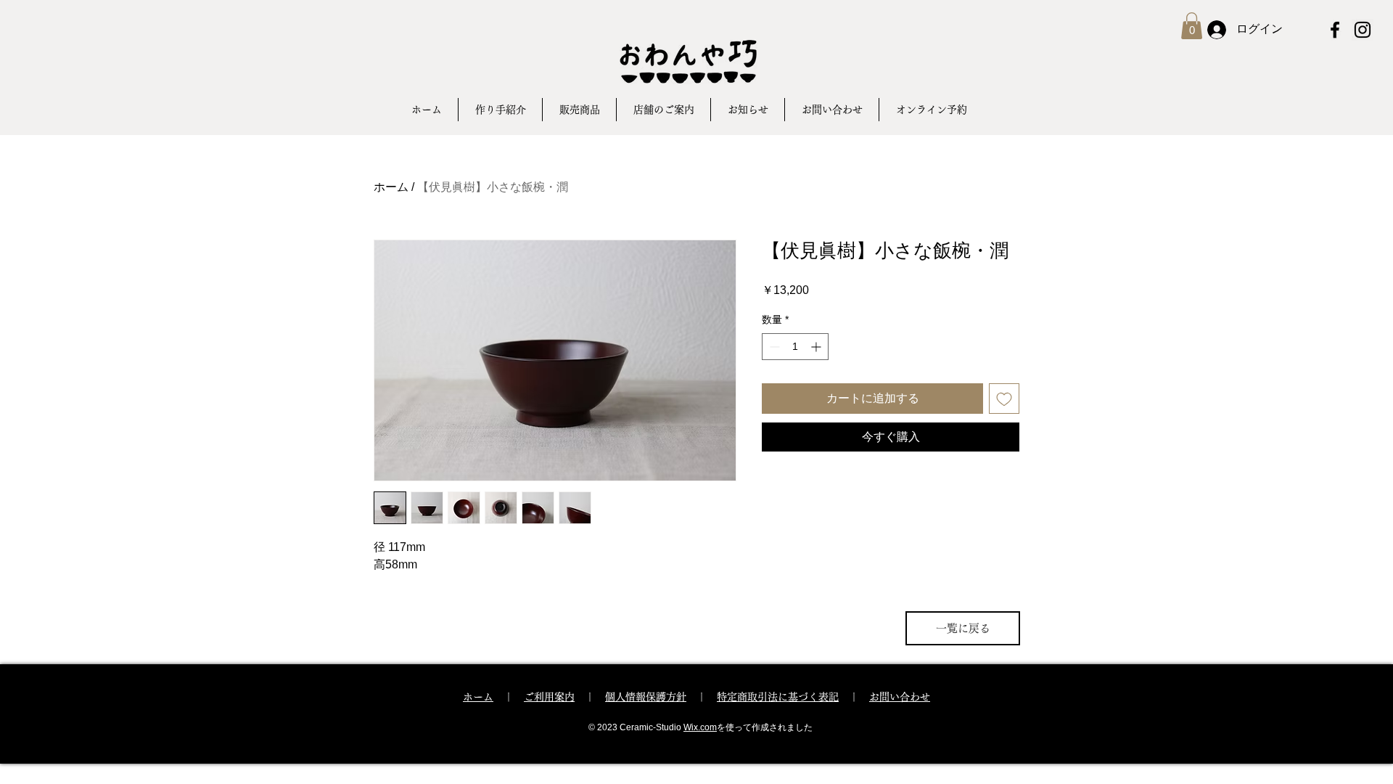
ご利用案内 (549, 697)
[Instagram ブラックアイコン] (1362, 30)
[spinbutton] (795, 346)
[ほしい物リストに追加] (1004, 398)
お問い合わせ (899, 697)
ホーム (391, 187)
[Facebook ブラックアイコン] (1335, 30)
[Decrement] (773, 346)
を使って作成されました (765, 727)
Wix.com (700, 727)
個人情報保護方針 (645, 697)
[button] (1191, 25)
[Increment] (817, 346)
